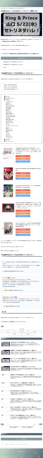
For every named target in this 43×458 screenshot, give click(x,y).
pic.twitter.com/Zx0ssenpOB (22, 267)
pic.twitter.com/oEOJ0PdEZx (13, 302)
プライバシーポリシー (21, 454)
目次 (20, 58)
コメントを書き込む (21, 439)
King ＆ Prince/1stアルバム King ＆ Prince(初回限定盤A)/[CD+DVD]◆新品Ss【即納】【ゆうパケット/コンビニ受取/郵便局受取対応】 (28, 225)
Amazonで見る (23, 158)
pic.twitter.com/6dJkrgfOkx (9, 286)
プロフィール (21, 453)
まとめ (5, 67)
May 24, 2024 (20, 271)
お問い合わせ (7, 453)
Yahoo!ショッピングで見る (23, 161)
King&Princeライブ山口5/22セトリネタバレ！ (14, 61)
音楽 (2, 326)
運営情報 (35, 453)
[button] (28, 334)
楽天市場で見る (22, 156)
